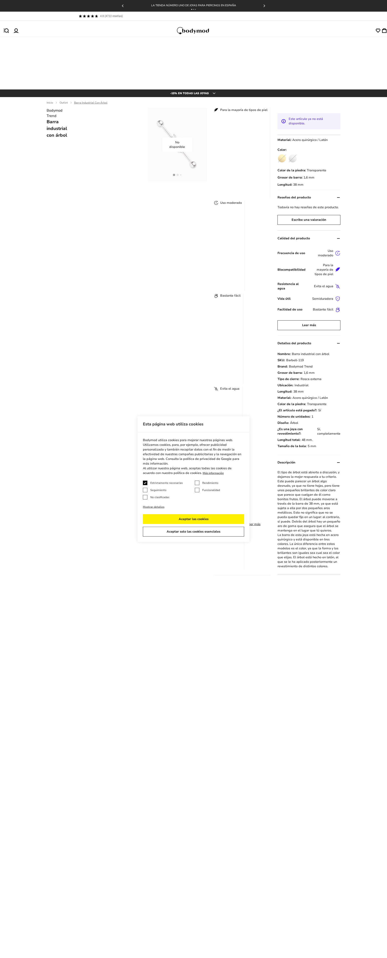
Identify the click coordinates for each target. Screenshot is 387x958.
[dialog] (193, 479)
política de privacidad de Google (207, 459)
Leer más (253, 524)
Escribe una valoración (309, 220)
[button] (191, 9)
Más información (213, 473)
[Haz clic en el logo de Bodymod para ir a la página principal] (197, 30)
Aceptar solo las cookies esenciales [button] (193, 531)
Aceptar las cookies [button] (194, 519)
